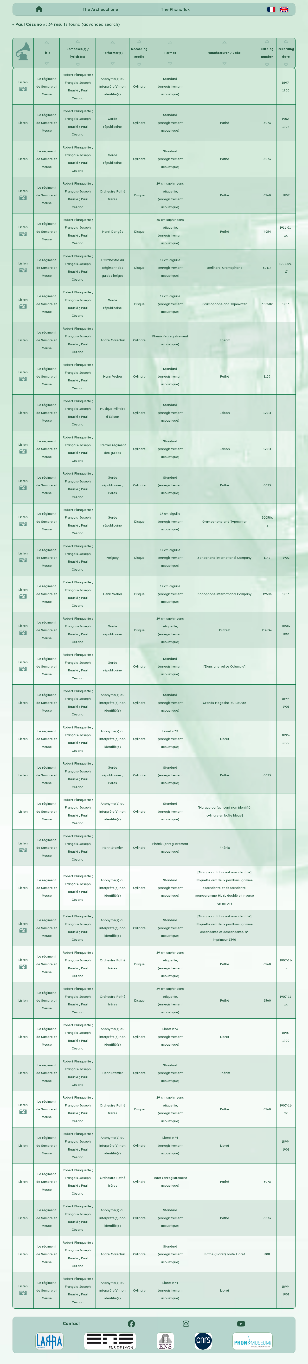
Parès (112, 493)
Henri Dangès (112, 231)
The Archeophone (100, 9)
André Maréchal (113, 340)
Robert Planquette (77, 75)
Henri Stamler (112, 847)
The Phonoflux (175, 9)
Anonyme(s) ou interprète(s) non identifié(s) (112, 86)
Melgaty (112, 558)
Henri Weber (112, 376)
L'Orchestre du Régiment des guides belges (112, 267)
